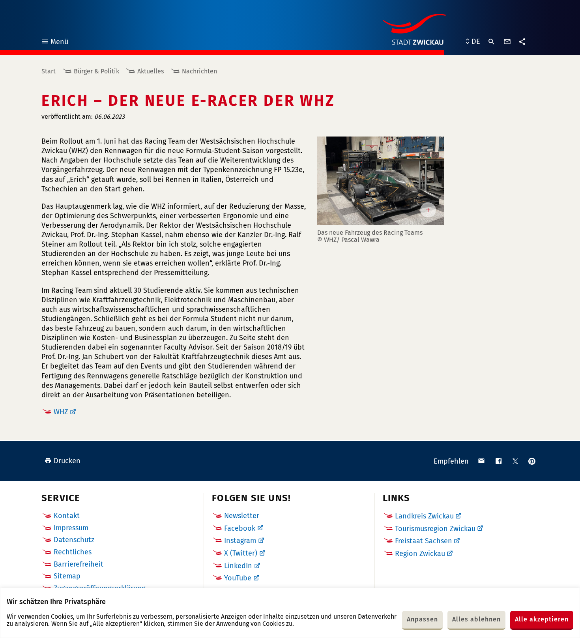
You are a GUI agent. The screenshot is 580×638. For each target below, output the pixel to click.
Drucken (67, 461)
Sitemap (67, 576)
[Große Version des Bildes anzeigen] (380, 181)
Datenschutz (74, 539)
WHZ (61, 412)
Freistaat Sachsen (423, 541)
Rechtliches (73, 552)
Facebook (239, 528)
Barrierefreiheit (78, 564)
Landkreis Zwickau (424, 516)
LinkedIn (238, 565)
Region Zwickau (420, 553)
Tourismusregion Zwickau (435, 528)
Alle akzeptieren (542, 619)
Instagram (240, 540)
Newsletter (241, 515)
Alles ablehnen (476, 619)
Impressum (71, 528)
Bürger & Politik (96, 71)
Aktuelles (150, 71)
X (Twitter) (240, 553)
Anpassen (422, 619)
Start (48, 71)
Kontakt (67, 515)
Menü (54, 42)
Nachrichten (199, 71)
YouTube (237, 578)
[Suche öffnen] (491, 42)
